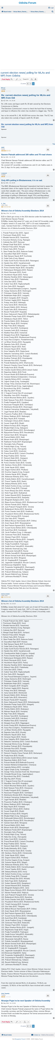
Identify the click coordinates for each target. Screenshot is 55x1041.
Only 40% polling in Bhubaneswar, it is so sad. (21, 180)
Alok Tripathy (5, 993)
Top (53, 144)
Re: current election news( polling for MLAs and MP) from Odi (25, 96)
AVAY (2, 147)
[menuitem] (51, 7)
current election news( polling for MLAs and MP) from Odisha (25, 74)
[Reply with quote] (48, 89)
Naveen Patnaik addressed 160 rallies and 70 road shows (26, 154)
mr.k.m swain (5, 594)
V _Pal (3, 203)
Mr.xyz (3, 88)
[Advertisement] (27, 41)
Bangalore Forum (20, 1039)
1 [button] (30, 84)
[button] (27, 83)
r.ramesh (4, 173)
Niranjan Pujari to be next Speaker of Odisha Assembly (25, 1001)
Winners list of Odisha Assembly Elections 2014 (22, 211)
